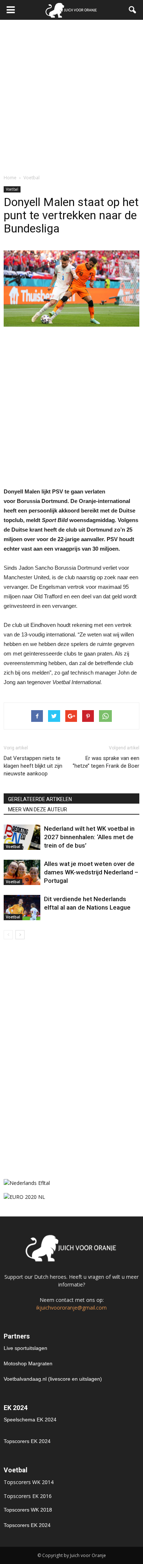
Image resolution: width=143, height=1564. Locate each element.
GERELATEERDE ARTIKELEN (40, 799)
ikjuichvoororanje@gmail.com (71, 1307)
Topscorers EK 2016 (28, 1496)
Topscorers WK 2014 (29, 1482)
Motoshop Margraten (28, 1363)
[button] (132, 10)
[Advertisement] (71, 94)
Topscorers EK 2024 (27, 1441)
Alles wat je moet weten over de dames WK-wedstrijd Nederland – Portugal (91, 872)
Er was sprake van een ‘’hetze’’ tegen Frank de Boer (106, 762)
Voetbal (12, 189)
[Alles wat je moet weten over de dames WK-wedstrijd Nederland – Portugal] (22, 872)
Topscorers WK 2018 (28, 1510)
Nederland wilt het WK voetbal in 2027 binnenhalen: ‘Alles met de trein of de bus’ (89, 837)
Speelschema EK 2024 (30, 1419)
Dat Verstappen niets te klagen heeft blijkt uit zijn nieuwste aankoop (33, 766)
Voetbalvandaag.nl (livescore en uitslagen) (53, 1379)
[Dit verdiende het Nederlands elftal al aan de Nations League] (22, 907)
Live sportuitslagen (25, 1348)
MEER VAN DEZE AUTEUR (37, 809)
